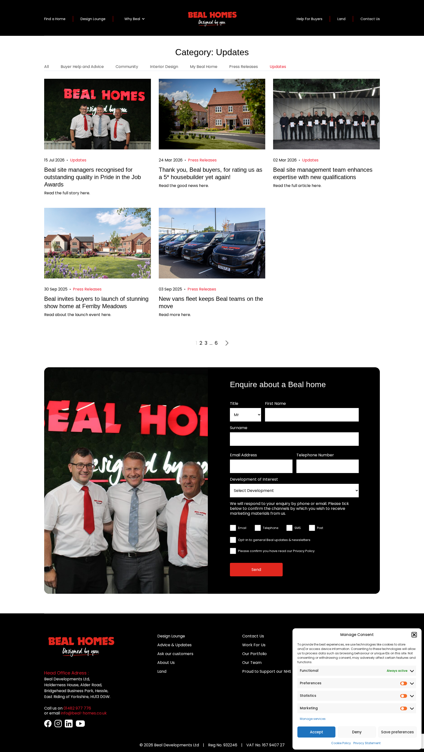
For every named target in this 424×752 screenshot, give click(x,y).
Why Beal (132, 18)
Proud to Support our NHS (266, 671)
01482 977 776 (77, 708)
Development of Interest (254, 479)
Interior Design (164, 66)
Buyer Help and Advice (82, 66)
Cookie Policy (341, 743)
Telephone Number (315, 455)
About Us (166, 662)
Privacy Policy (304, 551)
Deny (357, 732)
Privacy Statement (367, 743)
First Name (275, 403)
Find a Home (55, 18)
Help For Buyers (309, 18)
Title (234, 403)
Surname (238, 427)
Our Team (252, 662)
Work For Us (253, 645)
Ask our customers (175, 654)
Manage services (313, 719)
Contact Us (370, 18)
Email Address (243, 455)
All (46, 66)
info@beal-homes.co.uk (84, 713)
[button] (414, 634)
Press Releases (243, 66)
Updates (278, 66)
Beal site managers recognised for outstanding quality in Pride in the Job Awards (92, 177)
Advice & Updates (174, 645)
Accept (316, 732)
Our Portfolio (254, 654)
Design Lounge (93, 18)
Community (127, 66)
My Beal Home (203, 66)
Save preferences (397, 732)
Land (341, 18)
